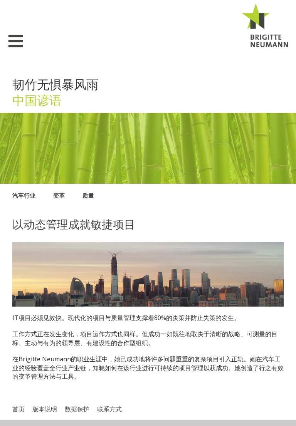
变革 (59, 195)
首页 (18, 409)
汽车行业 (23, 195)
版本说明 (44, 409)
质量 (88, 195)
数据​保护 (77, 409)
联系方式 (109, 409)
